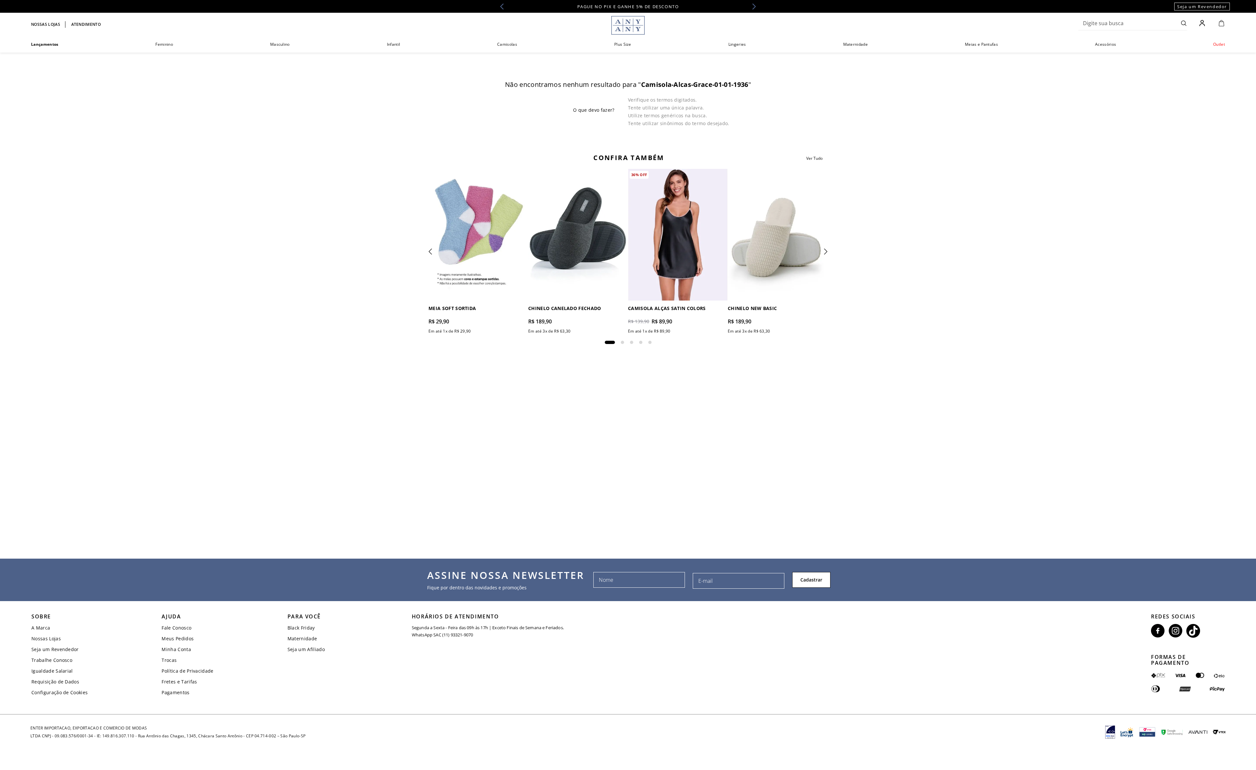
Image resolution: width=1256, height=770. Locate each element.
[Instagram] (1175, 631)
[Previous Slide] (504, 6)
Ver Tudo (814, 158)
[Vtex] (1219, 732)
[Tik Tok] (1193, 631)
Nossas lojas (45, 24)
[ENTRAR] (1203, 23)
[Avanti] (1197, 732)
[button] (610, 342)
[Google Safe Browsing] (1172, 732)
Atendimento (86, 24)
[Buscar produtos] (1183, 23)
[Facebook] (1158, 631)
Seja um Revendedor (1202, 6)
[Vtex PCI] (1147, 732)
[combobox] (1133, 23)
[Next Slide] (752, 6)
